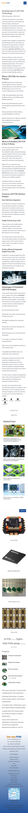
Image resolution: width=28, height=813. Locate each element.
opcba (5, 385)
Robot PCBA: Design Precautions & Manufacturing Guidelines (13, 459)
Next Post (14, 415)
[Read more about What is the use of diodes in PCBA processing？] (14, 489)
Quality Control (14, 759)
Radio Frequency (14, 647)
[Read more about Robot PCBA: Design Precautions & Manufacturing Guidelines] (14, 451)
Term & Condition (14, 768)
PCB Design (14, 775)
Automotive (13, 639)
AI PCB (7, 639)
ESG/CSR (14, 765)
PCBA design (14, 643)
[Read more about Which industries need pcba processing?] (14, 470)
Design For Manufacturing (14, 784)
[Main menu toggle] (25, 3)
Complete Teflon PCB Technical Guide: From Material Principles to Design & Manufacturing (13, 713)
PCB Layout (14, 778)
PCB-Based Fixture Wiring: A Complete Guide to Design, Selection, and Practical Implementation (13, 699)
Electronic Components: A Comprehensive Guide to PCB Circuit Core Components (12, 440)
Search (22, 510)
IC (23, 639)
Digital (19, 639)
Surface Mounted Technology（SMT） (14, 786)
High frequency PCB (14, 773)
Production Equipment (14, 761)
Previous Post (14, 410)
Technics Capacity (14, 757)
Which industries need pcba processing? (11, 479)
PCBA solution (14, 780)
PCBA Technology (7, 16)
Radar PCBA (23, 643)
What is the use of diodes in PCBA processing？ (13, 498)
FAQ (14, 763)
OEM (4, 643)
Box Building (14, 782)
